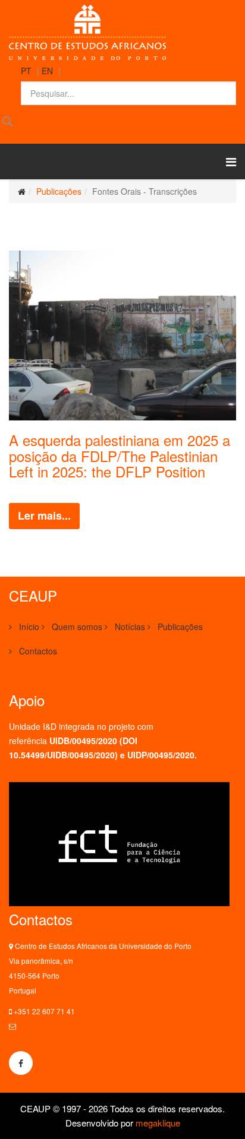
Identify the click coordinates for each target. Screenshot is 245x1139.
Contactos (37, 651)
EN (47, 71)
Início (28, 626)
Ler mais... (44, 515)
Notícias (128, 626)
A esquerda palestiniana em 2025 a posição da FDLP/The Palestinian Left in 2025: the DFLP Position (119, 455)
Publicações (58, 191)
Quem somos (75, 626)
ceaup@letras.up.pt (49, 1026)
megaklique (158, 1122)
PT (26, 71)
